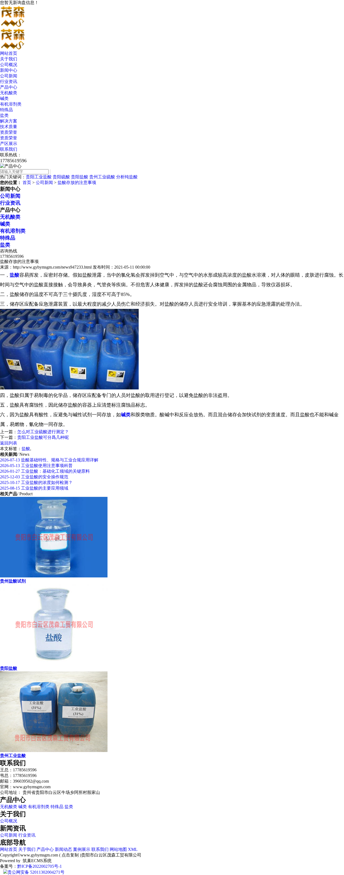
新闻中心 (8, 70)
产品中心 (8, 87)
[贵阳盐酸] (54, 663)
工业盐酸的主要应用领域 (34, 488)
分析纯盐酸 (127, 177)
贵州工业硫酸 (102, 177)
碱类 (4, 98)
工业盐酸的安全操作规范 (34, 477)
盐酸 (26, 448)
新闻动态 (63, 849)
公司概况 (8, 64)
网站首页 (8, 53)
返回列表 (8, 443)
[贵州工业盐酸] (54, 750)
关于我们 (8, 59)
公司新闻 (8, 76)
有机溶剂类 (11, 104)
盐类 (4, 115)
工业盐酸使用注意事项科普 (36, 465)
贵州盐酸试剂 (13, 581)
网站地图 (118, 849)
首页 (27, 182)
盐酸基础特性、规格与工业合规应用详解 (49, 460)
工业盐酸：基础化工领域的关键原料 (45, 471)
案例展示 (81, 849)
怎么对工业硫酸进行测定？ (43, 431)
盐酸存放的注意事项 (77, 182)
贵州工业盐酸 (13, 755)
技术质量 (8, 126)
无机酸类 (8, 93)
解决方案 (8, 121)
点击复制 (70, 855)
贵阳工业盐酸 (39, 177)
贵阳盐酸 (79, 177)
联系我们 (8, 149)
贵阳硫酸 (61, 177)
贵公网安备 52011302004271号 (36, 872)
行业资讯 (8, 81)
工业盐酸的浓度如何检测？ (36, 482)
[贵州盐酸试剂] (54, 576)
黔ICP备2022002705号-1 (39, 866)
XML (133, 849)
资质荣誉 (8, 132)
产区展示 (8, 143)
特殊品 (6, 109)
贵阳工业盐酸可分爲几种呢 (43, 437)
